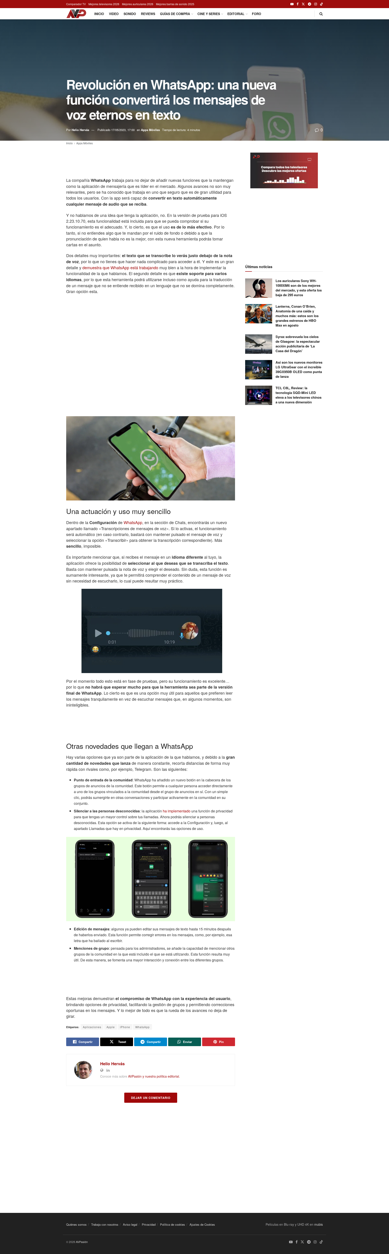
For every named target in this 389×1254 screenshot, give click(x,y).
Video (114, 13)
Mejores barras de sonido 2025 (175, 4)
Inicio (99, 13)
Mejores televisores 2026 (103, 4)
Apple (110, 1027)
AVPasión (82, 1242)
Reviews (148, 13)
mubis (318, 1224)
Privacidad (149, 1224)
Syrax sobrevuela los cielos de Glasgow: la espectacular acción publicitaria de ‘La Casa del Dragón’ (298, 343)
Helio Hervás (80, 130)
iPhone (125, 1027)
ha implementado (176, 811)
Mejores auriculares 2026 (137, 4)
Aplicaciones (92, 1027)
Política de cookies (172, 1224)
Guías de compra (175, 13)
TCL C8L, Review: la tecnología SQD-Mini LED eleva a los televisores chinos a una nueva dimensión (298, 395)
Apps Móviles (150, 130)
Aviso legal (130, 1224)
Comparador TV (76, 4)
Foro (256, 13)
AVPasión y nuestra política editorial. (154, 1076)
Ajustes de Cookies (202, 1224)
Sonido (130, 13)
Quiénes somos (76, 1224)
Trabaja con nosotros (104, 1224)
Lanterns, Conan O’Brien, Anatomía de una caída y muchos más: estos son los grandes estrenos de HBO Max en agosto (297, 316)
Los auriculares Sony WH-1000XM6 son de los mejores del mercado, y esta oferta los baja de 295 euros (299, 287)
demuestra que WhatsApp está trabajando (120, 267)
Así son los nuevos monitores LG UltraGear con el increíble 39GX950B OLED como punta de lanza (299, 369)
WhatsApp (133, 522)
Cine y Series (208, 13)
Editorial (235, 13)
